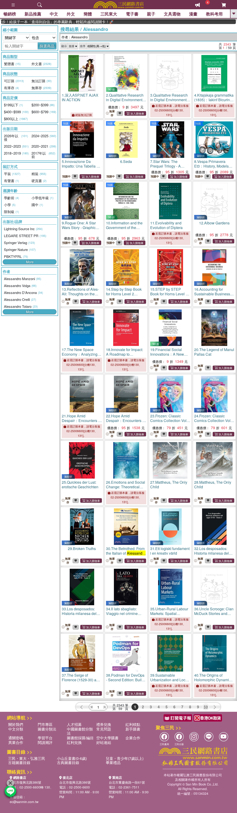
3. (169, 99)
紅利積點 (132, 724)
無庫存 (112, 113)
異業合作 (15, 742)
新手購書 (132, 729)
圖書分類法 (47, 729)
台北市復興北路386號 (25, 782)
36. (214, 613)
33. (79, 613)
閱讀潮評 (45, 742)
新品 (33, 14)
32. (211, 553)
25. (80, 484)
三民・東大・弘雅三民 (26, 758)
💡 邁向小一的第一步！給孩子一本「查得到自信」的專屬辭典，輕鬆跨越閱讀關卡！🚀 (48, 21)
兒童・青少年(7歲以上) (124, 758)
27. (168, 484)
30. (126, 553)
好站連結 (103, 742)
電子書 (132, 14)
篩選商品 (47, 46)
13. (81, 294)
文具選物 (172, 14)
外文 (71, 14)
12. (214, 223)
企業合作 (132, 737)
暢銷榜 (9, 14)
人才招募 (74, 724)
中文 (54, 14)
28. (212, 484)
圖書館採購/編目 (80, 737)
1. (80, 97)
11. (166, 225)
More (30, 262)
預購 (66, 123)
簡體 (88, 14)
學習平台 (45, 737)
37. (81, 682)
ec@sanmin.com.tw (24, 801)
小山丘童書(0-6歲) (72, 758)
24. (212, 420)
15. (169, 296)
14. (124, 296)
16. (214, 296)
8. (211, 166)
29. (82, 548)
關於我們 (15, 724)
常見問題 (103, 729)
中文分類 (15, 729)
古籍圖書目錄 (19, 762)
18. (126, 356)
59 (206, 706)
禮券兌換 (103, 724)
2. (125, 99)
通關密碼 (15, 737)
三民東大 (108, 14)
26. (125, 489)
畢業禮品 (113, 762)
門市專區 (45, 724)
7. (165, 166)
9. (79, 227)
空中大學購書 (107, 737)
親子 (151, 14)
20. (214, 352)
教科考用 (214, 14)
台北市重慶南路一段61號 (127, 782)
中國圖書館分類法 (80, 731)
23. (168, 420)
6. (126, 161)
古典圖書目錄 (68, 762)
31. (170, 551)
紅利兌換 (74, 742)
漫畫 (193, 14)
